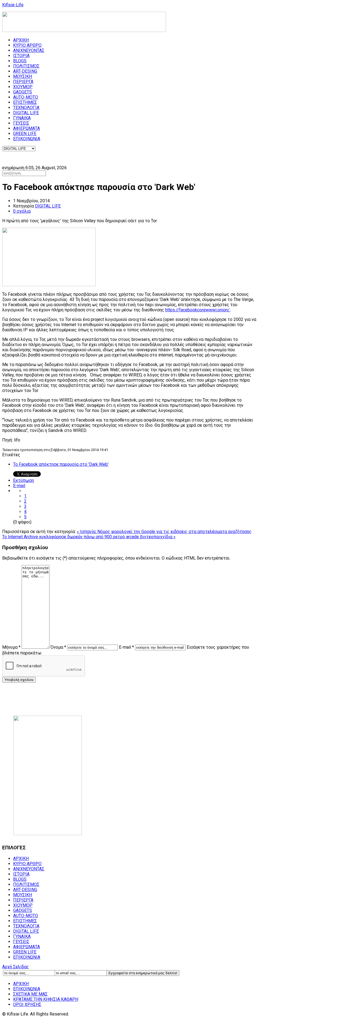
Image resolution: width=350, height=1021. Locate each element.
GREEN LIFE (24, 133)
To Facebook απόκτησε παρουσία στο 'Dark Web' (61, 464)
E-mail (19, 485)
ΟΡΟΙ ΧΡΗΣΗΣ (27, 1004)
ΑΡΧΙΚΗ (21, 40)
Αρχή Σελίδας (15, 966)
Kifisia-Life (13, 4)
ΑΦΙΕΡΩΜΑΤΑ (26, 128)
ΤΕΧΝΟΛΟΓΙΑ (26, 107)
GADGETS (22, 92)
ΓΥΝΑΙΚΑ (22, 118)
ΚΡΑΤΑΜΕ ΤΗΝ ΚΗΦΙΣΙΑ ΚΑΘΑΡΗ (45, 999)
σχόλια (22, 211)
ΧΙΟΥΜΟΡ (23, 86)
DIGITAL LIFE (26, 112)
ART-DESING (25, 71)
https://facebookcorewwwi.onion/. (198, 309)
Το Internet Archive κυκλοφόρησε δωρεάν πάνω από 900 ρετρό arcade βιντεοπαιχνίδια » (89, 536)
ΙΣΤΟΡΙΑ (21, 55)
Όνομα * (58, 647)
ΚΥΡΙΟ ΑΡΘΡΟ (27, 45)
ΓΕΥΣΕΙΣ (21, 123)
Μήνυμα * (11, 647)
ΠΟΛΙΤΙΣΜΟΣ (26, 66)
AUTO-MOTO (25, 97)
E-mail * (126, 647)
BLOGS (20, 60)
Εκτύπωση (23, 480)
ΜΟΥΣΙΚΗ (22, 76)
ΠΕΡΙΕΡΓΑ (23, 81)
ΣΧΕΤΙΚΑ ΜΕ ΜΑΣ (30, 994)
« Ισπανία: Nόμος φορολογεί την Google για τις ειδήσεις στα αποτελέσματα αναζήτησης (164, 531)
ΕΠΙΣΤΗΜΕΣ (25, 102)
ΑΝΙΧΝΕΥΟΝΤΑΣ (28, 50)
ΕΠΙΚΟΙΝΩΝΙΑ (26, 138)
